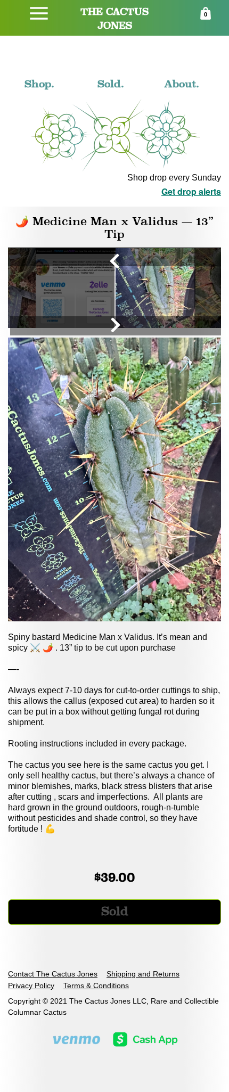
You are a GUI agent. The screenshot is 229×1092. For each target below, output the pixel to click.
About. (181, 83)
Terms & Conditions (96, 985)
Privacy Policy (31, 985)
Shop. (39, 83)
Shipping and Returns (143, 974)
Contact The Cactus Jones (52, 974)
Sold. (110, 83)
